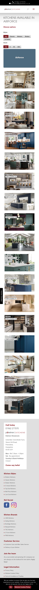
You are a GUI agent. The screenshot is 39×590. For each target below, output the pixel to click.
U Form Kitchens (10, 532)
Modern (19, 36)
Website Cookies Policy (12, 573)
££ (14, 46)
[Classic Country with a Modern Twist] (19, 149)
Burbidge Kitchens (10, 524)
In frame (7, 39)
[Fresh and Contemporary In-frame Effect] (19, 189)
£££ (19, 46)
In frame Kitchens (10, 485)
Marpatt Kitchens (10, 527)
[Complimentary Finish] (19, 332)
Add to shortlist (10, 75)
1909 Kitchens (9, 518)
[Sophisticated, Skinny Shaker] (19, 271)
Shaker (27, 36)
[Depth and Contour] (19, 352)
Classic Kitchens (10, 480)
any (6, 36)
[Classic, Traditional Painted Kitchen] (19, 372)
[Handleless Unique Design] (19, 250)
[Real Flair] (19, 230)
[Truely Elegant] (19, 291)
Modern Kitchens (10, 477)
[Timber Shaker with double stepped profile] (19, 88)
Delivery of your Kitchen (12, 547)
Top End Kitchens (10, 488)
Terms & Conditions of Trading (14, 576)
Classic (12, 36)
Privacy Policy (9, 570)
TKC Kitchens (9, 529)
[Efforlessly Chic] (19, 393)
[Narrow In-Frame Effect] (19, 128)
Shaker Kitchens (10, 483)
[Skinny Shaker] (19, 169)
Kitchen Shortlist (1, 296)
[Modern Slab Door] (19, 311)
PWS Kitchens (9, 535)
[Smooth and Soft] (19, 210)
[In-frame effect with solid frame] (19, 108)
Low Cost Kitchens (10, 494)
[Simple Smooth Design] (19, 413)
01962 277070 (19, 2)
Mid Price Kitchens (10, 491)
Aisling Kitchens (10, 521)
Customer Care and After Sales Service (17, 544)
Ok (11, 587)
